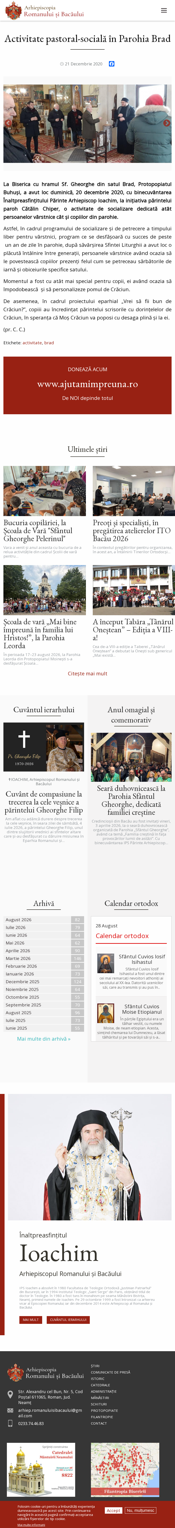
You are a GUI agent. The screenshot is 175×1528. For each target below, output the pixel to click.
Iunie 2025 (16, 1028)
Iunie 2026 (16, 935)
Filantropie (102, 1417)
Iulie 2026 (16, 927)
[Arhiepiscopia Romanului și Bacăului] (45, 1371)
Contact (99, 1423)
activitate (32, 343)
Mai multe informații (31, 1524)
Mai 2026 (15, 943)
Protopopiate (104, 1410)
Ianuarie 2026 (20, 974)
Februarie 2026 (21, 966)
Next (167, 123)
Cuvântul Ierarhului (68, 1319)
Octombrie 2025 (22, 997)
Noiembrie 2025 (22, 989)
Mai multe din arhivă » (43, 1038)
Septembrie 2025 (23, 1005)
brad (49, 343)
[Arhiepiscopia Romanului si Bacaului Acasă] (44, 9)
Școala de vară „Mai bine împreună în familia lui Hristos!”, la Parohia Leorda (40, 633)
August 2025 (18, 1013)
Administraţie (104, 1391)
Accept (113, 1510)
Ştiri (95, 1365)
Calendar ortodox (122, 935)
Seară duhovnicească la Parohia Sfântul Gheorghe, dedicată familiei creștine (131, 800)
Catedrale (100, 1385)
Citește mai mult (87, 673)
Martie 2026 (18, 958)
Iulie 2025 (16, 1020)
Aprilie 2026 (18, 951)
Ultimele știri (87, 449)
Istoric (97, 1378)
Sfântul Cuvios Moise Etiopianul (142, 1008)
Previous (8, 123)
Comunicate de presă (110, 1372)
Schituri (99, 1404)
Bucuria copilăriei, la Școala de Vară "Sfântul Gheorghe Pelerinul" (37, 530)
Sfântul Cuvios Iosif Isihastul (142, 959)
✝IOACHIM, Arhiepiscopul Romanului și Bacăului (44, 781)
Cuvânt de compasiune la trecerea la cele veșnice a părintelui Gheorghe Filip (44, 802)
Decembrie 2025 (22, 982)
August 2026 (18, 920)
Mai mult (31, 1319)
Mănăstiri (100, 1397)
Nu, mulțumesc (140, 1510)
